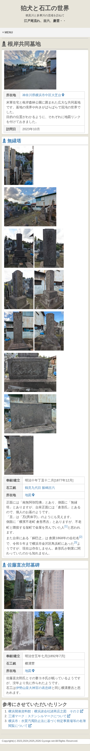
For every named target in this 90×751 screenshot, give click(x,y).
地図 (28, 495)
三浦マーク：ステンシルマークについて (37, 716)
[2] (80, 536)
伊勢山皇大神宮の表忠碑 (33, 688)
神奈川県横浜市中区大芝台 (41, 95)
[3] (75, 542)
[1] (65, 526)
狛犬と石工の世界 (45, 11)
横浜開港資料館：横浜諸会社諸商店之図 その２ (43, 711)
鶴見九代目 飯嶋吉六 (40, 487)
